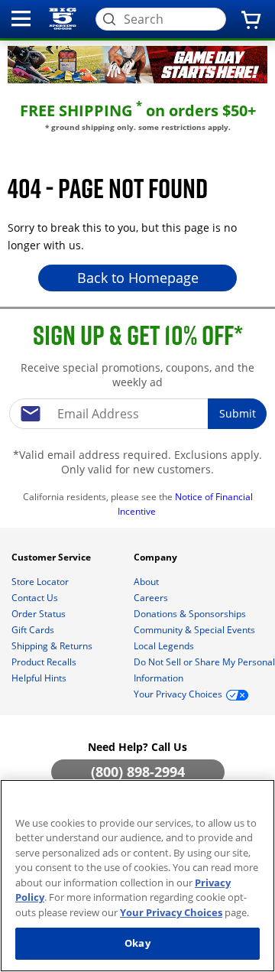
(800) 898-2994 (138, 771)
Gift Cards (34, 629)
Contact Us (35, 597)
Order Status (39, 613)
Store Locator (41, 581)
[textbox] (138, 413)
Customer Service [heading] (52, 557)
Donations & (190, 613)
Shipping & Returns (53, 645)
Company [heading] (157, 557)
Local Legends (165, 645)
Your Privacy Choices (171, 912)
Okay (137, 943)
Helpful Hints (40, 677)
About (147, 581)
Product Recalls (45, 661)
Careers (152, 597)
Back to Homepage (138, 277)
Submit (237, 413)
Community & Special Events (195, 629)
